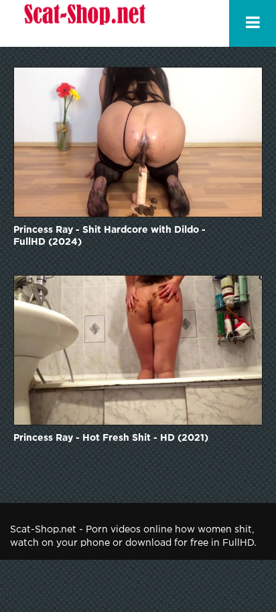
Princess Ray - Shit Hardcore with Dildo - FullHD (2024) (109, 236)
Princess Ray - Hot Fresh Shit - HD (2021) (110, 438)
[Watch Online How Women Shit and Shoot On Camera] (83, 23)
